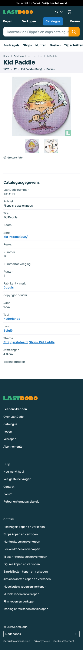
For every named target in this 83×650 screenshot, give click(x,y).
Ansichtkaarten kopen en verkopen (27, 579)
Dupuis (50, 69)
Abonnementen (13, 446)
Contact (8, 487)
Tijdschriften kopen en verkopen (25, 557)
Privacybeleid (41, 641)
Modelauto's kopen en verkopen (24, 586)
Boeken (55, 45)
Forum (75, 21)
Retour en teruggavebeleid (21, 501)
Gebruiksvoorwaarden (16, 641)
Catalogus (53, 21)
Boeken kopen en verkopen (21, 549)
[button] (69, 12)
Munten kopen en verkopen (21, 542)
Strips (27, 45)
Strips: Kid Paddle (41, 342)
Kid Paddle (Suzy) (31, 69)
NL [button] (56, 12)
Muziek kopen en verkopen (21, 594)
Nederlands (11, 319)
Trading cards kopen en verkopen (25, 609)
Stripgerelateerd (15, 342)
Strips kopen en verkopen (20, 534)
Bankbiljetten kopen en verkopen (25, 571)
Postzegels (11, 45)
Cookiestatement (63, 641)
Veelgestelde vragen (17, 479)
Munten (40, 45)
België (8, 330)
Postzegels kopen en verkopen (24, 527)
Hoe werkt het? (13, 471)
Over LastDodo (13, 417)
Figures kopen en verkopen (21, 564)
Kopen (7, 21)
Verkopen (29, 21)
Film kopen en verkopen (19, 601)
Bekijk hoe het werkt (54, 3)
